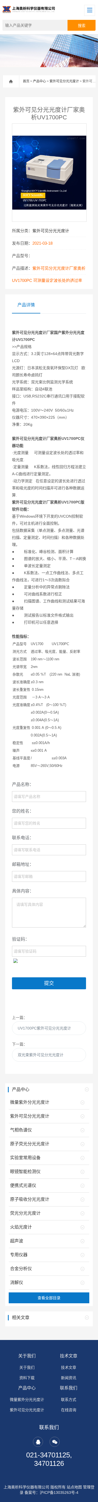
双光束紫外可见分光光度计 (40, 1055)
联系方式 (68, 1399)
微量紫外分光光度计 (29, 1102)
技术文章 (68, 1356)
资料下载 (27, 1378)
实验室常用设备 (25, 1157)
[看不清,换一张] (15, 960)
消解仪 (16, 1282)
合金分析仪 (21, 1268)
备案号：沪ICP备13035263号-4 (51, 1492)
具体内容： (23, 891)
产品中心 (39, 81)
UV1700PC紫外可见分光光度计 (44, 1028)
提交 (49, 983)
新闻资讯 (68, 1378)
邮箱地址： (23, 864)
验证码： (20, 939)
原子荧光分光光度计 (29, 1144)
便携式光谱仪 (23, 1185)
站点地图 (74, 1487)
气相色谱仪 (21, 1130)
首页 (26, 81)
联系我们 (68, 1388)
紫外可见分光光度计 (64, 81)
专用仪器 (18, 1254)
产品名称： (23, 784)
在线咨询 (68, 1410)
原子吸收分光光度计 (29, 1199)
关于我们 (27, 1356)
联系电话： (23, 837)
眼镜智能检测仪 (25, 1171)
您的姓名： (23, 811)
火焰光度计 (21, 1227)
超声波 (16, 1241)
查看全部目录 (49, 1298)
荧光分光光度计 (25, 1213)
